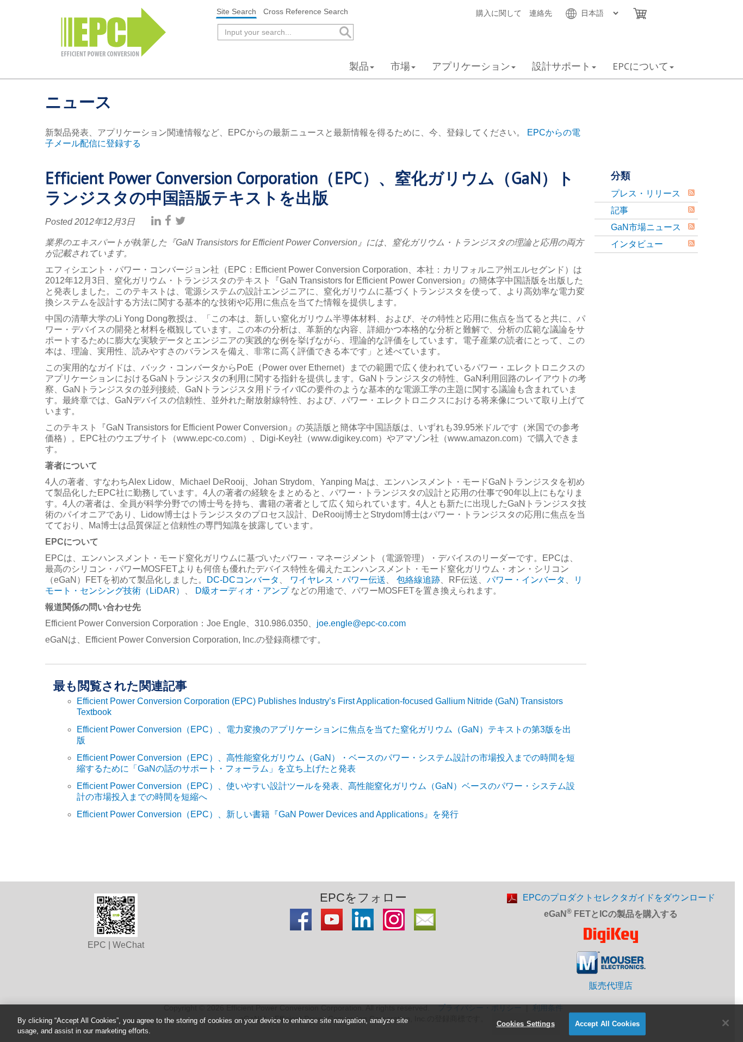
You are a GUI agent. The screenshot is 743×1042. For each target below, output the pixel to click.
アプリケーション (471, 66)
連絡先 (540, 13)
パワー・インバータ (526, 579)
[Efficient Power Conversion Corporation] (113, 31)
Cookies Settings (526, 1024)
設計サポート (561, 66)
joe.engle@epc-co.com (361, 623)
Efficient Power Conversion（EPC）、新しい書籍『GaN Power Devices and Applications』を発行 (268, 814)
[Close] (726, 1023)
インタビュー (637, 244)
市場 (400, 66)
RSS (691, 192)
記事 (619, 210)
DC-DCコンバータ (243, 579)
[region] (371, 1023)
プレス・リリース (645, 193)
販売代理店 (611, 985)
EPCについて (640, 66)
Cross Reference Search (305, 11)
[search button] (344, 32)
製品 (359, 66)
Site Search (236, 11)
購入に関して (499, 13)
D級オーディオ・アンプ (242, 590)
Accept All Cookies (607, 1024)
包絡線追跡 (418, 579)
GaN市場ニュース (646, 227)
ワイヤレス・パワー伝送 (338, 579)
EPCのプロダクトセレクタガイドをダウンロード (619, 897)
